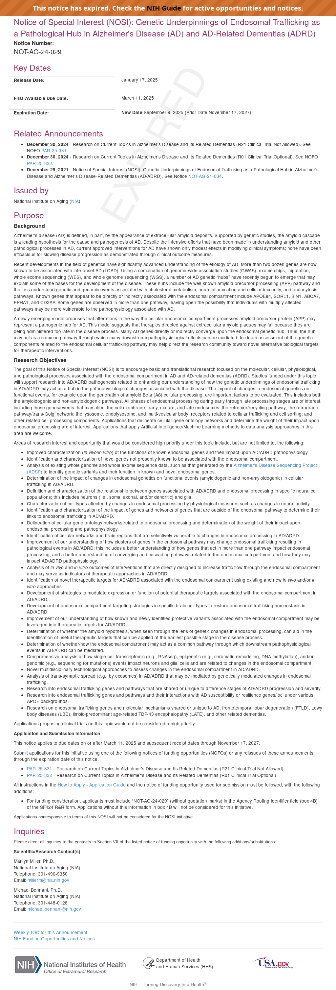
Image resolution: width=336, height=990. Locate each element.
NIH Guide (164, 7)
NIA (75, 201)
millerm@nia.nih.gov (48, 880)
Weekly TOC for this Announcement (50, 932)
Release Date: (29, 80)
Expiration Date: (31, 112)
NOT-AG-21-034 (205, 176)
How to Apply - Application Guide (92, 784)
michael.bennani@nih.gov (54, 908)
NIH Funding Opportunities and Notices (54, 938)
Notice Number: (34, 43)
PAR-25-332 (39, 163)
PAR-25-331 (54, 150)
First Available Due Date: (41, 98)
